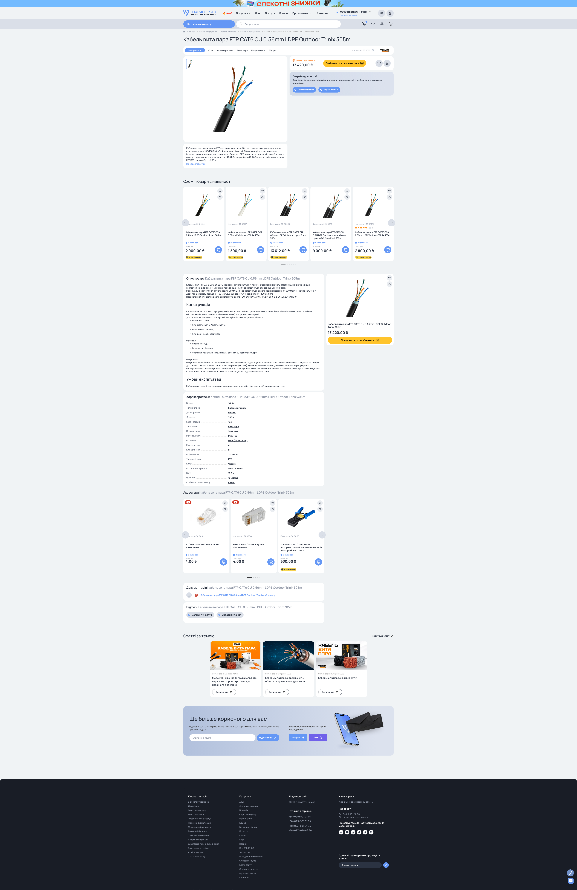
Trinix (231, 403)
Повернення (245, 818)
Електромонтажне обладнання (203, 843)
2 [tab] (253, 577)
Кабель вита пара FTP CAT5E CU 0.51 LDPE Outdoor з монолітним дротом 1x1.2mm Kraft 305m (329, 235)
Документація (258, 50)
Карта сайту (245, 864)
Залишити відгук (202, 614)
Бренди (283, 13)
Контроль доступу (197, 810)
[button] (373, 24)
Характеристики (225, 50)
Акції (241, 801)
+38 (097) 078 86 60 (300, 830)
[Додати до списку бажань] (220, 191)
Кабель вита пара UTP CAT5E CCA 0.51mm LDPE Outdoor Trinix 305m (203, 234)
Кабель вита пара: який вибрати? (337, 678)
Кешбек (243, 822)
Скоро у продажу (196, 856)
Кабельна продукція (208, 31)
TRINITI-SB (190, 31)
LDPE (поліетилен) (237, 440)
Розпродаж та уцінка (198, 848)
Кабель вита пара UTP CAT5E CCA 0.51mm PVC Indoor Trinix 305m (245, 234)
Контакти (322, 13)
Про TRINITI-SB (246, 848)
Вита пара (233, 426)
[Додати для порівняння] (220, 197)
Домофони (193, 806)
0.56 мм (232, 412)
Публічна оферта (247, 873)
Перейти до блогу (380, 635)
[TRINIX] (385, 50)
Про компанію (300, 13)
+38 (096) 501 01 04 (299, 816)
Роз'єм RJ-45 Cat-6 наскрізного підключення (249, 546)
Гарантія (243, 810)
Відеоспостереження (198, 801)
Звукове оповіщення (198, 835)
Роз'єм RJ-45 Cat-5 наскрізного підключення (202, 546)
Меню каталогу (201, 24)
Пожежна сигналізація (199, 822)
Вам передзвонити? (348, 15)
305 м (231, 417)
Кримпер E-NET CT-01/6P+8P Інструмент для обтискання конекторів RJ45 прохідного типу (301, 547)
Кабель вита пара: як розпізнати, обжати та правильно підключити (285, 679)
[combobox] (288, 24)
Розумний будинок (197, 831)
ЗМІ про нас (245, 852)
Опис (211, 50)
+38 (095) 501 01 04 (299, 821)
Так (230, 421)
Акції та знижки (195, 852)
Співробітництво (247, 860)
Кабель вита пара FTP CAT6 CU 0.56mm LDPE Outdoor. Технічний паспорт (238, 595)
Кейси (242, 835)
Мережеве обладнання (199, 827)
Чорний (232, 463)
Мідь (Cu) (233, 435)
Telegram (296, 737)
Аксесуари (242, 50)
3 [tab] (255, 577)
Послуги (270, 13)
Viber (315, 737)
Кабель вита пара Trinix (250, 31)
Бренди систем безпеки (251, 856)
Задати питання (331, 89)
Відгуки (272, 50)
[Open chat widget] (571, 881)
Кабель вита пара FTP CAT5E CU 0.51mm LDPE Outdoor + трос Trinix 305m (288, 235)
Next (391, 222)
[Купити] (218, 249)
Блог (258, 13)
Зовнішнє (233, 431)
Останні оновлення (248, 869)
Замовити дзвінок (306, 89)
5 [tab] (259, 577)
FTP (230, 459)
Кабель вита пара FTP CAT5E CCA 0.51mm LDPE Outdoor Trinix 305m (372, 234)
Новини (243, 843)
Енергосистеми (196, 814)
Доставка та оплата (249, 806)
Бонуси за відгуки (248, 827)
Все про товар (195, 50)
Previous (185, 222)
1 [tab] (249, 577)
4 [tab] (257, 577)
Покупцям (242, 13)
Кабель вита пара (228, 31)
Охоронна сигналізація (199, 818)
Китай (231, 482)
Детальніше (222, 692)
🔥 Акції (227, 13)
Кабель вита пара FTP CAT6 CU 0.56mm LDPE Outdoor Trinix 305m (359, 326)
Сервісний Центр (247, 814)
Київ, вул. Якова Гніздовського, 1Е (356, 801)
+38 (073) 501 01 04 (299, 826)
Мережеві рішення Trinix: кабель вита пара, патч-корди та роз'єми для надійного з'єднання (234, 681)
